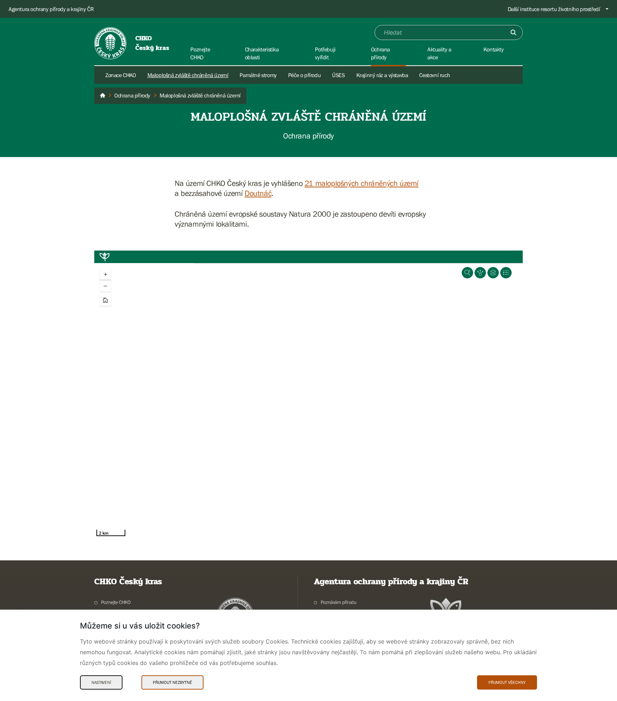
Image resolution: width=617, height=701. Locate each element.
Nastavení (101, 682)
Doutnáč (258, 193)
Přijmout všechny (507, 682)
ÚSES (338, 75)
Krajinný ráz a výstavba (382, 75)
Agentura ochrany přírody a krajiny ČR (51, 9)
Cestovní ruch (434, 75)
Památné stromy (258, 75)
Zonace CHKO (120, 75)
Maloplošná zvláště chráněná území (188, 75)
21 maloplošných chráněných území (361, 183)
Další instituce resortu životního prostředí (554, 9)
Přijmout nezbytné (172, 682)
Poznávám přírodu (338, 602)
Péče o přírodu (304, 75)
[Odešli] (513, 32)
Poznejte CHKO (116, 602)
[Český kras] (102, 95)
